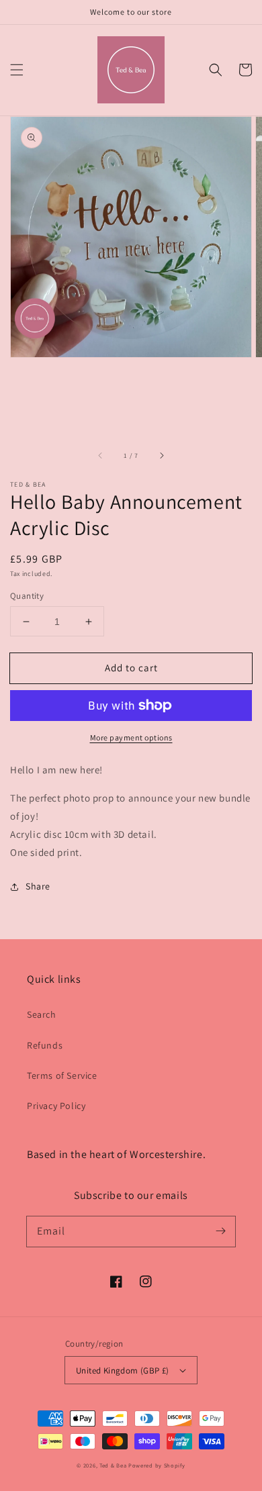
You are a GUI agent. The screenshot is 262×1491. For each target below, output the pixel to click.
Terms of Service (62, 1075)
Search (41, 1014)
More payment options (131, 737)
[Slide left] (101, 456)
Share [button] (38, 886)
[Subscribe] (220, 1231)
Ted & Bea (112, 1465)
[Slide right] (161, 456)
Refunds (44, 1045)
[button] (17, 70)
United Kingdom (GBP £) (122, 1370)
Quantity (27, 596)
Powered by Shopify (156, 1465)
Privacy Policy (56, 1106)
